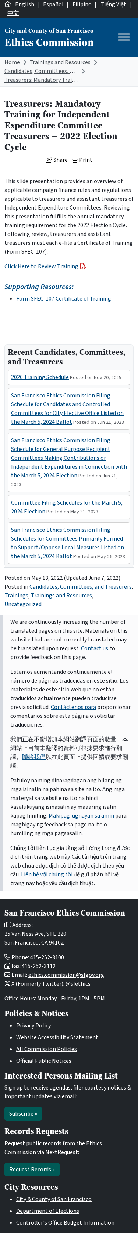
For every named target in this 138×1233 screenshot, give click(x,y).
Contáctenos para (73, 707)
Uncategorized (23, 604)
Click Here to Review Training (41, 266)
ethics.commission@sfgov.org (66, 975)
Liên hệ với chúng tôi (46, 874)
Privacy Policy (33, 1026)
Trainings (16, 596)
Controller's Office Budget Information (65, 1223)
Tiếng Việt (113, 4)
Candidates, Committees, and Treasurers (55, 71)
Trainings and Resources (60, 62)
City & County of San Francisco (54, 1199)
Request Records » (32, 1169)
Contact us (94, 648)
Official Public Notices (43, 1061)
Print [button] (85, 160)
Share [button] (60, 160)
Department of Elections (47, 1211)
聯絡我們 (34, 757)
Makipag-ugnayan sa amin (81, 816)
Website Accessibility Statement (57, 1037)
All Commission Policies (46, 1049)
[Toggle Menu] (124, 37)
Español (53, 4)
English (24, 4)
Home (12, 62)
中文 (13, 13)
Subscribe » (23, 1114)
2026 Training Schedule (40, 377)
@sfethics (78, 984)
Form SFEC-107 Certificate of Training (63, 299)
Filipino (82, 4)
